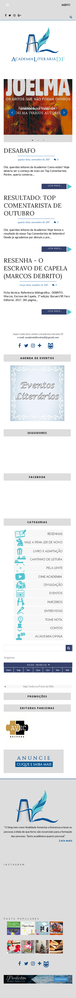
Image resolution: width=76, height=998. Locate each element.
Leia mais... (55, 185)
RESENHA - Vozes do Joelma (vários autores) (38, 110)
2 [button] (38, 140)
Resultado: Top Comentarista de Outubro (33, 205)
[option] (38, 110)
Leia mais (65, 840)
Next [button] (64, 112)
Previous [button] (12, 112)
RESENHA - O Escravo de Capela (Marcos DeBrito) (35, 268)
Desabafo (19, 150)
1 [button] (32, 140)
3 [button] (43, 140)
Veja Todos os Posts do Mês (38, 686)
